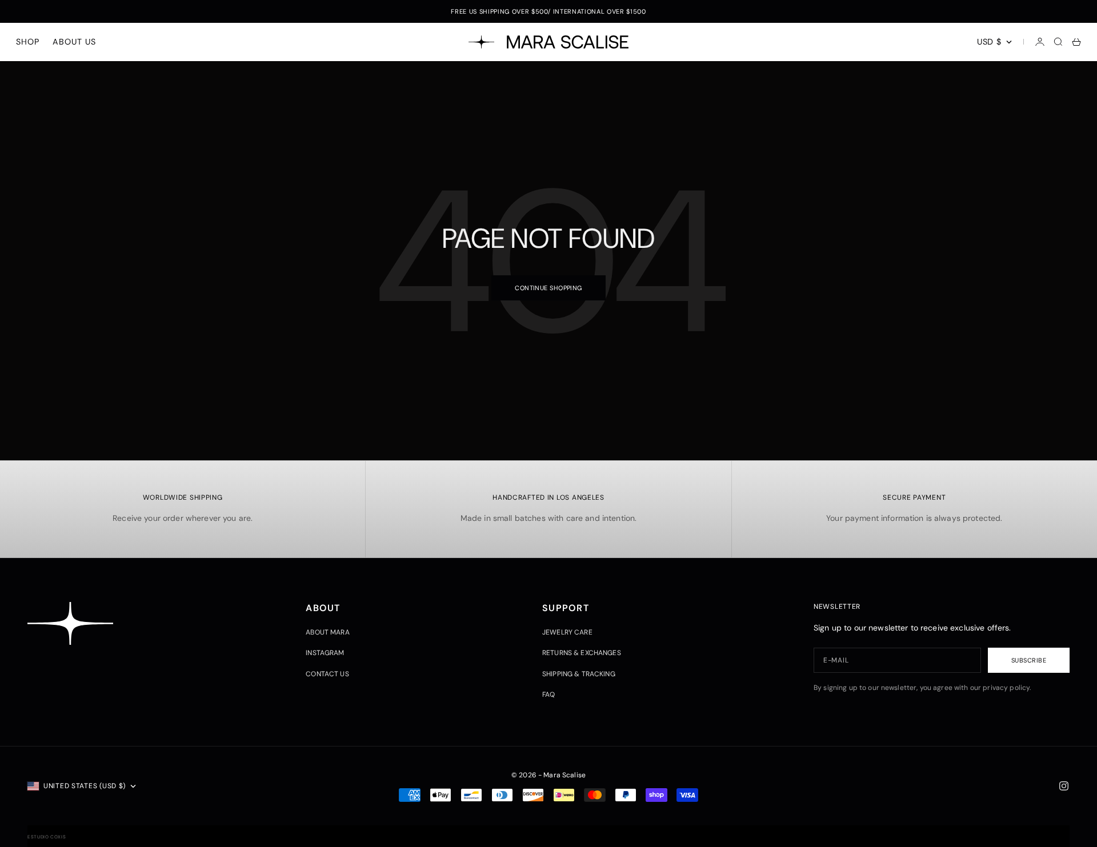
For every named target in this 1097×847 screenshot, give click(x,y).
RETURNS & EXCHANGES (581, 652)
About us (74, 42)
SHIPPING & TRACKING (578, 674)
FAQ (548, 694)
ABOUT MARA (327, 632)
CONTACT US (327, 674)
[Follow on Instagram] (1064, 786)
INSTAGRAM (325, 652)
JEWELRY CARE (567, 632)
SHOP (27, 42)
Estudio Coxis (46, 837)
